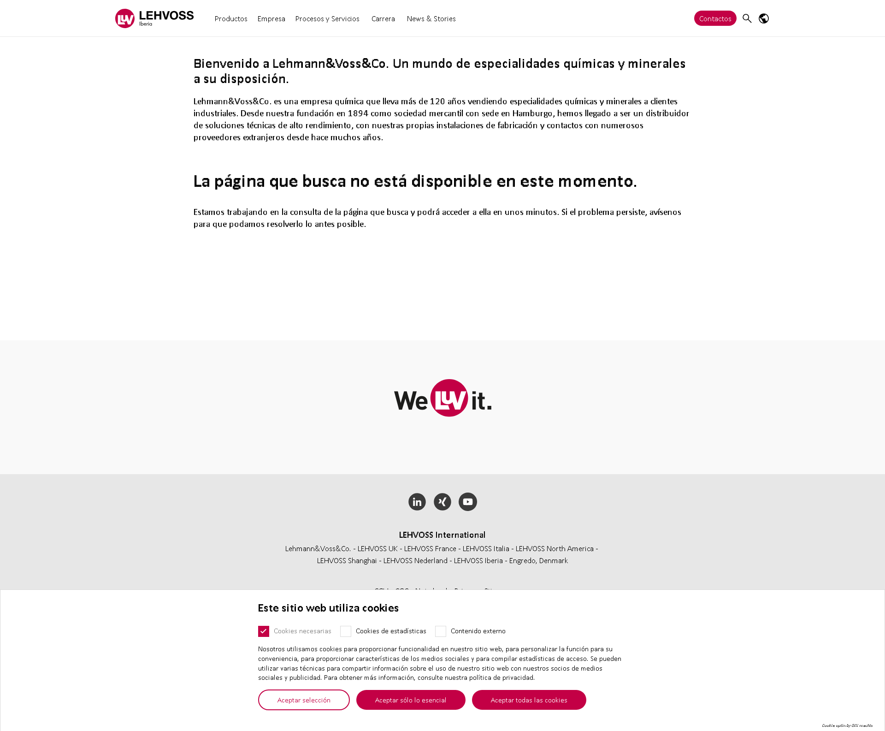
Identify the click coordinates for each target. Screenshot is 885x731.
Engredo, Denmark (538, 560)
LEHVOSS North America (555, 548)
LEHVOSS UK (378, 548)
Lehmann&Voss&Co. (318, 548)
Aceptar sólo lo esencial (411, 699)
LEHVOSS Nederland (416, 560)
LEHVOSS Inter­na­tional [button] (442, 534)
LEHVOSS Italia (486, 548)
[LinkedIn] (417, 502)
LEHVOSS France (430, 548)
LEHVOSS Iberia (478, 560)
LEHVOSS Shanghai (347, 560)
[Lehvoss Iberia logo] (154, 18)
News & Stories (431, 18)
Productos (231, 18)
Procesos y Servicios (327, 18)
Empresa (271, 18)
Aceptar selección (303, 699)
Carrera (383, 18)
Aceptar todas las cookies (529, 699)
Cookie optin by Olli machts (847, 725)
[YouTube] (467, 502)
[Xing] (442, 502)
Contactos (715, 18)
